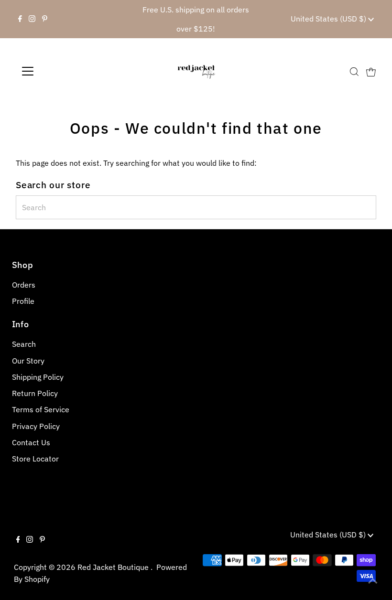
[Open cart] (371, 71)
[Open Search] (354, 71)
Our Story (28, 360)
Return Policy (35, 393)
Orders (23, 284)
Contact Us (31, 442)
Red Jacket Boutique (114, 567)
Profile (23, 301)
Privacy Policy (36, 426)
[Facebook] (20, 19)
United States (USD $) (329, 18)
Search (24, 344)
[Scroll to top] (372, 580)
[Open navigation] (58, 71)
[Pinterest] (45, 19)
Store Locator (35, 458)
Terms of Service (40, 409)
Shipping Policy (38, 377)
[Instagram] (32, 19)
